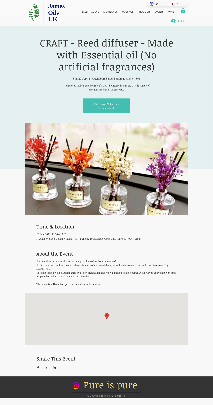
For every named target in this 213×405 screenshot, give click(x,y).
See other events (106, 108)
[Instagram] (76, 385)
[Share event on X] (46, 367)
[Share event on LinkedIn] (54, 367)
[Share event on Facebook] (38, 367)
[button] (183, 10)
